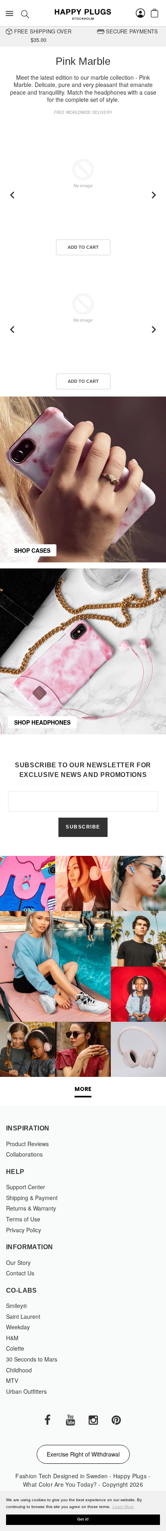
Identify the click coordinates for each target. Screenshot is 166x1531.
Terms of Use (23, 1219)
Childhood (19, 1370)
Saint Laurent (23, 1316)
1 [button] (81, 252)
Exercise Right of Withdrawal (83, 1454)
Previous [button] (12, 195)
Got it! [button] (83, 1519)
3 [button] (90, 386)
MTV (12, 1380)
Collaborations (24, 1154)
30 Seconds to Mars (31, 1359)
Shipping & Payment (32, 1198)
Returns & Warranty (31, 1208)
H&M (12, 1338)
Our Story (18, 1262)
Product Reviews (27, 1144)
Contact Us (20, 1273)
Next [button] (154, 195)
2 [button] (87, 252)
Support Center (25, 1187)
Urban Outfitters (26, 1391)
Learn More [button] (123, 1506)
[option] (83, 195)
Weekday (18, 1327)
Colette (15, 1348)
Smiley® (16, 1306)
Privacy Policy (23, 1230)
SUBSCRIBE (83, 827)
